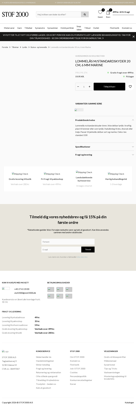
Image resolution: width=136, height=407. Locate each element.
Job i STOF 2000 (77, 368)
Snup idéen (79, 28)
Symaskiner (52, 28)
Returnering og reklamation (48, 372)
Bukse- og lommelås (39, 47)
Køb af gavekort (43, 388)
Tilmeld (88, 249)
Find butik (114, 28)
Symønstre (40, 28)
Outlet (96, 28)
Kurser (73, 384)
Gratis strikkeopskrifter (115, 357)
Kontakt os (127, 28)
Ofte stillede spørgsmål (46, 376)
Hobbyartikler (67, 28)
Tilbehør (28, 28)
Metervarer (9, 28)
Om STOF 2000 (77, 357)
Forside (5, 47)
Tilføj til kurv (109, 86)
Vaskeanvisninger (112, 372)
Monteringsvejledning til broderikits (115, 377)
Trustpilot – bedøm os (46, 384)
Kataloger (129, 402)
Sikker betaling (43, 364)
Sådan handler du (43, 357)
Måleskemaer (110, 361)
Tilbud (87, 28)
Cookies (74, 372)
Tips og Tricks (110, 368)
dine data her (82, 257)
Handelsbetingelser (45, 361)
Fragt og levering (44, 368)
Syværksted (109, 364)
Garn (19, 28)
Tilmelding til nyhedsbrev (47, 380)
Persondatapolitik (78, 376)
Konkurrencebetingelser (81, 380)
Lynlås (24, 47)
